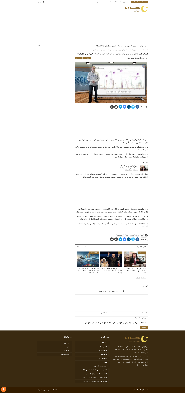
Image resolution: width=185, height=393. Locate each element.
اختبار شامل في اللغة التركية (106, 46)
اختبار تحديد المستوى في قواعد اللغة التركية (95, 374)
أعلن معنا (118, 2)
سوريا (127, 235)
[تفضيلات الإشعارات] (3, 389)
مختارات (76, 58)
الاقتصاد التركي (94, 252)
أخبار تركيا (143, 46)
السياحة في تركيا (130, 46)
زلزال (137, 235)
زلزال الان (132, 235)
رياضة (120, 46)
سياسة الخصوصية (100, 2)
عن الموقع (126, 2)
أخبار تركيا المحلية (86, 58)
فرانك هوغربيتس (120, 235)
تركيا (81, 58)
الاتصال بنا (111, 2)
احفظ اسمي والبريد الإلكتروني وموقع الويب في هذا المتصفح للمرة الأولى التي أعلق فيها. (115, 323)
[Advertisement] (92, 27)
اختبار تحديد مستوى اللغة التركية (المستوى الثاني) (94, 381)
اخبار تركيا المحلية (101, 347)
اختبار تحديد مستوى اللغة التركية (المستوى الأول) (94, 370)
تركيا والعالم (142, 252)
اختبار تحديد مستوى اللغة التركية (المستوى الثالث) (94, 377)
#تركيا (142, 235)
